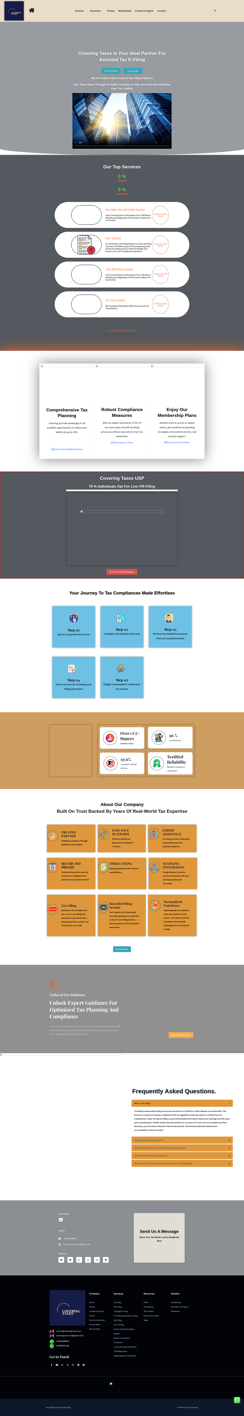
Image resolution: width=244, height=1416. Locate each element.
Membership (124, 11)
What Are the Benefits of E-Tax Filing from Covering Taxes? (160, 1148)
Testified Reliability (176, 759)
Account (161, 11)
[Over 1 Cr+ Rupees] (110, 738)
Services (79, 11)
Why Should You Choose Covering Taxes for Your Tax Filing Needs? (163, 1163)
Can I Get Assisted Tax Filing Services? (150, 1155)
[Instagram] (229, 10)
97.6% (126, 759)
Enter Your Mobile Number (68, 449)
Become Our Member (178, 442)
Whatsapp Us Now (123, 442)
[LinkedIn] (220, 10)
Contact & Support (144, 11)
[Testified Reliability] (157, 763)
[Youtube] (224, 10)
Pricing (110, 11)
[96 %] (159, 738)
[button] (182, 1103)
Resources (95, 11)
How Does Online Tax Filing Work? (149, 1140)
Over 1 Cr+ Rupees (130, 735)
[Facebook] (210, 10)
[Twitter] (215, 10)
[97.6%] (111, 763)
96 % (173, 735)
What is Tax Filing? (142, 1103)
